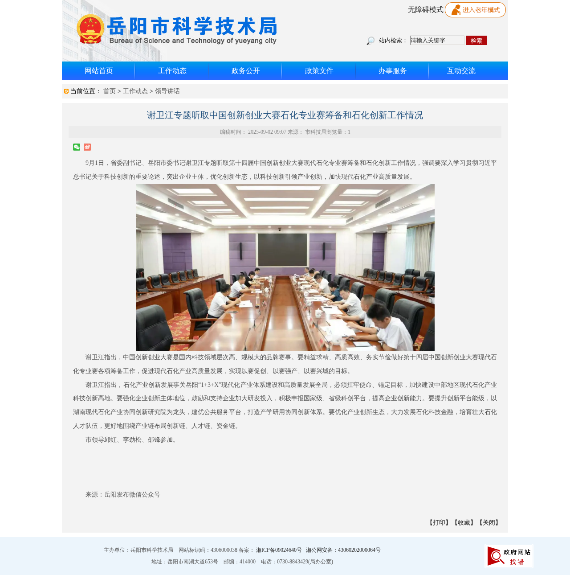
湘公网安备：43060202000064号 (343, 550)
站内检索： (393, 40)
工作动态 (172, 70)
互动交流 (461, 70)
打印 (439, 522)
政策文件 (319, 70)
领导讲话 (167, 91)
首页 (109, 91)
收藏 (464, 522)
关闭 (489, 522)
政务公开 (246, 70)
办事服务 (393, 70)
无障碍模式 (426, 9)
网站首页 (99, 70)
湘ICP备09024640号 (279, 550)
